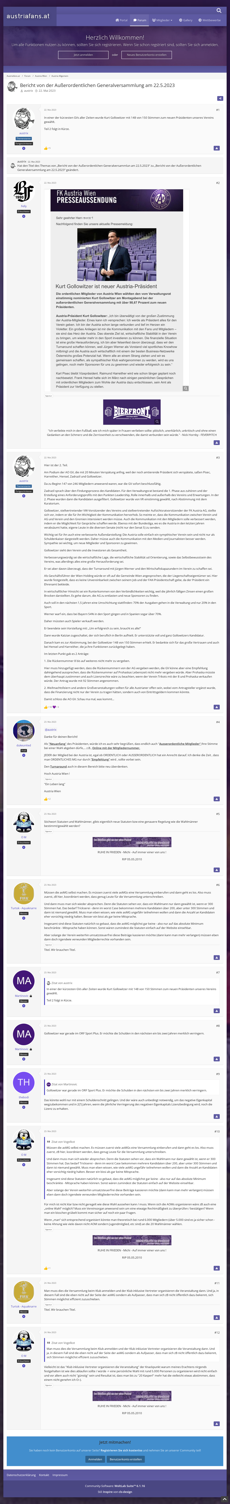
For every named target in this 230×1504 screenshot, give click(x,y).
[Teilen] (220, 98)
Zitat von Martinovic (64, 1084)
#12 (217, 1332)
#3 (218, 457)
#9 (218, 1074)
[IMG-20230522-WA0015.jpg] (117, 290)
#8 (218, 1026)
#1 (218, 110)
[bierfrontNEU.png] (132, 412)
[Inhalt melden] (217, 148)
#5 (218, 814)
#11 (217, 1283)
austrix (28, 91)
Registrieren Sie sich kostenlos (121, 1450)
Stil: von (115, 1492)
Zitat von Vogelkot (63, 1142)
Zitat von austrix (62, 983)
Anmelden (95, 1459)
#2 (218, 183)
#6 (218, 885)
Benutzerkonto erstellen (126, 1459)
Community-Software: (115, 1486)
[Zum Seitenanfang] (224, 1499)
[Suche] (219, 10)
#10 (217, 1131)
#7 (218, 972)
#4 (218, 722)
